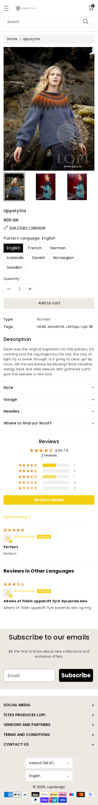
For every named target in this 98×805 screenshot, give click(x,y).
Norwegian (63, 257)
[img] (14, 530)
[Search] (86, 21)
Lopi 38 (87, 326)
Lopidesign (56, 787)
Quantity (12, 278)
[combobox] (49, 21)
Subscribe (76, 675)
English (13, 248)
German (58, 248)
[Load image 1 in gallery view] (14, 187)
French (35, 248)
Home (12, 39)
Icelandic (15, 257)
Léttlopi (72, 326)
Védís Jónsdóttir (51, 326)
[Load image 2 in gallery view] (45, 187)
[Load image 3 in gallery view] (77, 187)
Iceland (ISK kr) (41, 763)
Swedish (14, 267)
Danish (38, 257)
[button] (8, 8)
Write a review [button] (49, 500)
